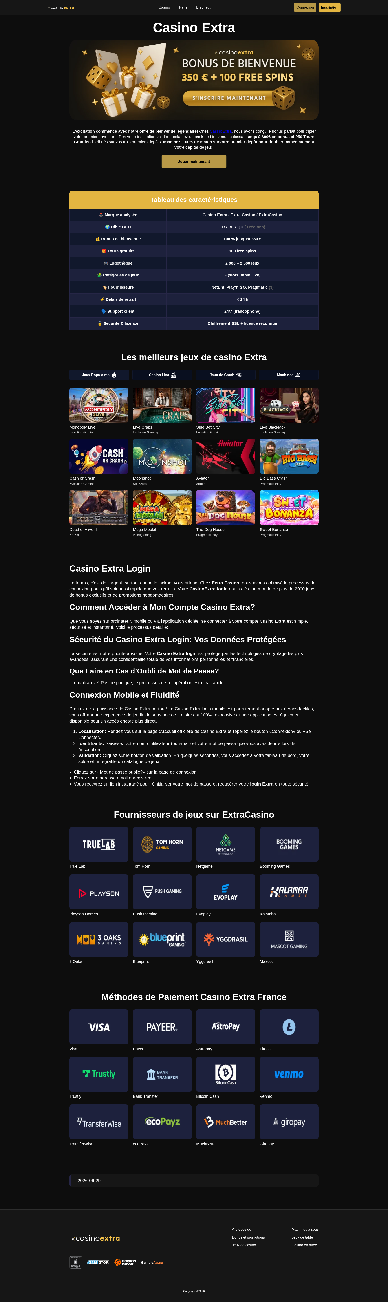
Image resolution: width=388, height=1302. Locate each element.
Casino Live (159, 375)
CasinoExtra (221, 131)
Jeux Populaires (96, 375)
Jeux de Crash (222, 375)
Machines (285, 375)
